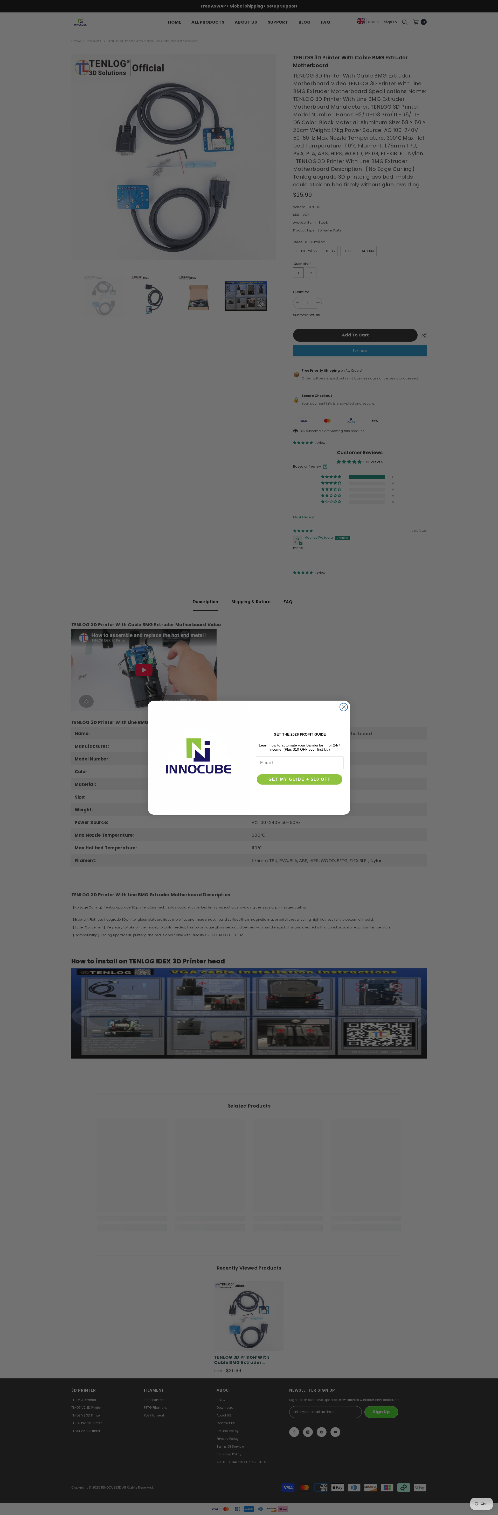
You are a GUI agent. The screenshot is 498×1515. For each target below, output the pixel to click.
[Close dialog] (344, 707)
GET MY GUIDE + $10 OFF (299, 779)
